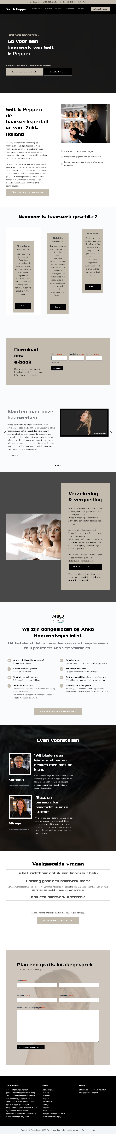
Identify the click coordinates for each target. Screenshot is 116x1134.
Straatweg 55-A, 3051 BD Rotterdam (45, 2)
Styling (45, 1104)
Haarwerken (48, 1110)
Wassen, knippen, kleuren (53, 1113)
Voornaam (55, 362)
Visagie (45, 1107)
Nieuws (45, 1092)
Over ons (48, 9)
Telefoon (92, 354)
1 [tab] (55, 465)
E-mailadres (76, 354)
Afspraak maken (100, 9)
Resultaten (70, 9)
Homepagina (37, 9)
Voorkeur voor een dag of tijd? (32, 1008)
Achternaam (63, 989)
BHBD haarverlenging (52, 1116)
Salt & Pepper (16, 9)
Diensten (58, 9)
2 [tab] (58, 465)
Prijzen (81, 9)
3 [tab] (60, 465)
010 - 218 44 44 (68, 2)
